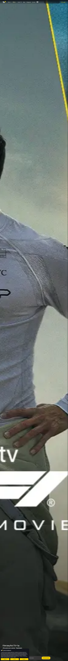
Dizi (9, 2)
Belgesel (29, 2)
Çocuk (33, 2)
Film (14, 2)
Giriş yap (63, 2)
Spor (24, 2)
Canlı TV (20, 2)
